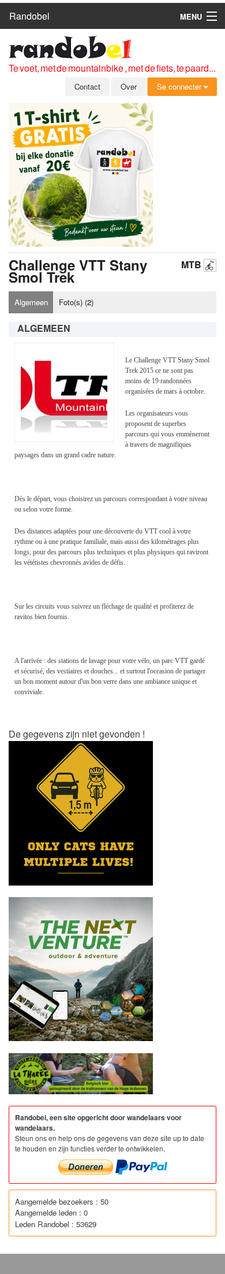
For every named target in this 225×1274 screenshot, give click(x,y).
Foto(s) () (76, 302)
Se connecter (180, 86)
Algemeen (31, 302)
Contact (87, 86)
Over (129, 86)
